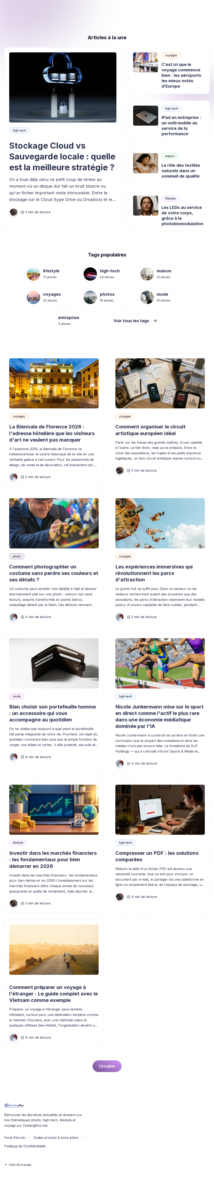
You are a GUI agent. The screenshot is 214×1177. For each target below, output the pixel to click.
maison (170, 156)
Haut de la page (20, 1164)
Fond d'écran (14, 1137)
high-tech (19, 130)
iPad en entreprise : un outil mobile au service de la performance (181, 125)
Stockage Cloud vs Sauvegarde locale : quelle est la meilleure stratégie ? (62, 156)
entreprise (68, 317)
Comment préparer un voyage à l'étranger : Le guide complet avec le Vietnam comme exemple (53, 993)
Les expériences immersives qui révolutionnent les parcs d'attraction (154, 573)
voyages (171, 55)
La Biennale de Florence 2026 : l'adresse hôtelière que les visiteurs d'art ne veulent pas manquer (52, 433)
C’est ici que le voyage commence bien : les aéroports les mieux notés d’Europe (181, 75)
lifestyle (170, 198)
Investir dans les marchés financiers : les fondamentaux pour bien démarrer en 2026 (53, 859)
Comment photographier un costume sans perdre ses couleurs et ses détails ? (53, 573)
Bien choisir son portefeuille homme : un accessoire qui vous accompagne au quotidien (52, 713)
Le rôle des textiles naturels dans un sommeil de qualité (181, 171)
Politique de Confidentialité (25, 1146)
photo (17, 556)
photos (107, 294)
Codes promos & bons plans (55, 1137)
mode (162, 294)
